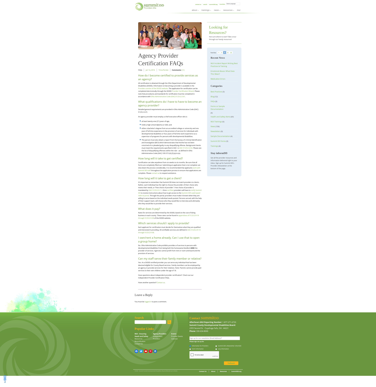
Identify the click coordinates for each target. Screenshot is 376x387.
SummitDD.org (213, 4)
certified (170, 190)
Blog (212, 96)
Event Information (198, 349)
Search (205, 4)
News (213, 126)
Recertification (140, 341)
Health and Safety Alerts (220, 116)
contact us (155, 173)
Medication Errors (218, 79)
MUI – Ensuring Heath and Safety (141, 335)
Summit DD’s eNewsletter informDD (229, 346)
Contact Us (198, 4)
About (213, 371)
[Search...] (169, 322)
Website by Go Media (171, 371)
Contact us (161, 282)
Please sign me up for (196, 341)
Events (173, 334)
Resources (138, 339)
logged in (148, 301)
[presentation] (204, 355)
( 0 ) (183, 70)
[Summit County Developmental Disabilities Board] (150, 6)
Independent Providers (157, 337)
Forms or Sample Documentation (218, 107)
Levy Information (223, 349)
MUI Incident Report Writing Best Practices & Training (224, 64)
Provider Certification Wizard (183, 91)
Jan (147, 70)
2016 (153, 70)
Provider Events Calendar (177, 337)
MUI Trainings (216, 121)
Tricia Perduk (163, 70)
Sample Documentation (220, 136)
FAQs (213, 101)
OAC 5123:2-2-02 (185, 148)
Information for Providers (200, 346)
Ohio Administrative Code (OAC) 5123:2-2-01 (168, 96)
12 (149, 70)
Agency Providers (159, 334)
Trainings (214, 146)
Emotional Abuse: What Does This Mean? (223, 72)
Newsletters (215, 131)
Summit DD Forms (218, 141)
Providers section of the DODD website (153, 88)
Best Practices (216, 91)
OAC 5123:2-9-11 (155, 190)
